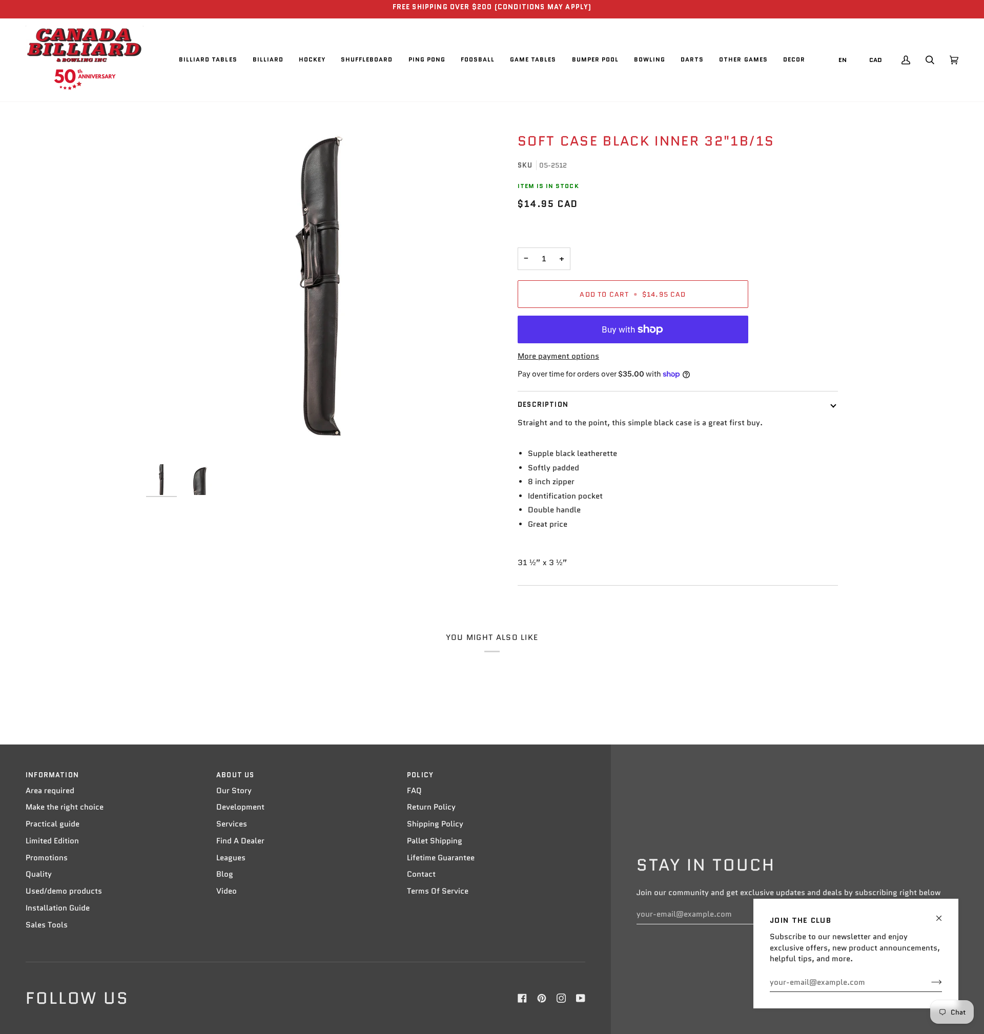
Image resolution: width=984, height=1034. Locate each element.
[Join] (928, 982)
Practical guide (52, 824)
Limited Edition (52, 841)
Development (240, 807)
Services (231, 824)
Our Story (234, 790)
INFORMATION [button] (52, 775)
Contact (421, 874)
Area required (50, 790)
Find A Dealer (240, 841)
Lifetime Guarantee (441, 858)
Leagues (230, 858)
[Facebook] (522, 998)
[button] (208, 59)
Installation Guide (58, 908)
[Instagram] (561, 998)
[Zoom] (319, 286)
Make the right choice (65, 807)
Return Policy (431, 807)
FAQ (414, 790)
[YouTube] (580, 998)
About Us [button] (235, 775)
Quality (39, 874)
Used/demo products (64, 891)
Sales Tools (47, 925)
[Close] (943, 914)
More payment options (558, 356)
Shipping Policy (435, 824)
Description (543, 404)
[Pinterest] (541, 998)
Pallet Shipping (434, 841)
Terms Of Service (437, 891)
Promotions (47, 858)
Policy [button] (420, 775)
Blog (224, 874)
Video (226, 891)
